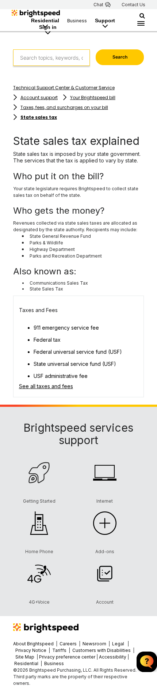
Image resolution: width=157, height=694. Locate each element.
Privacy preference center (67, 657)
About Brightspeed (33, 643)
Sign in (48, 27)
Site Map (25, 657)
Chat (98, 4)
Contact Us (133, 4)
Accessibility (112, 657)
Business (77, 20)
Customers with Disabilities (102, 650)
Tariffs (60, 650)
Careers (68, 643)
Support (105, 20)
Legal (118, 643)
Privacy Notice (30, 650)
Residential (45, 20)
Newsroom (94, 643)
